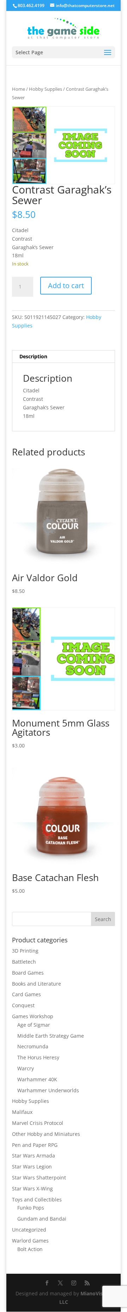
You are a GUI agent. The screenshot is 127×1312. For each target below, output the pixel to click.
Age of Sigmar (33, 1024)
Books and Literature (36, 983)
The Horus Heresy (38, 1057)
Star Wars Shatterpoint (39, 1177)
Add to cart (66, 285)
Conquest (23, 1005)
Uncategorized (29, 1229)
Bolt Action (30, 1249)
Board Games (28, 972)
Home (18, 89)
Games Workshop (32, 1016)
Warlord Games (30, 1240)
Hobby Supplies (45, 89)
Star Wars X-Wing (32, 1188)
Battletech (24, 961)
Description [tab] (33, 356)
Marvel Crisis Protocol (37, 1123)
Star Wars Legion (32, 1166)
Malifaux (22, 1112)
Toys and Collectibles (37, 1199)
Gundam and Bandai (41, 1218)
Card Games (26, 994)
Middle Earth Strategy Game (50, 1035)
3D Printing (25, 950)
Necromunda (32, 1046)
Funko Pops (30, 1207)
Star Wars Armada (33, 1155)
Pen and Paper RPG (35, 1145)
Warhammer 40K (37, 1079)
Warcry (25, 1068)
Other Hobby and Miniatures (46, 1134)
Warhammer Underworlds (48, 1090)
